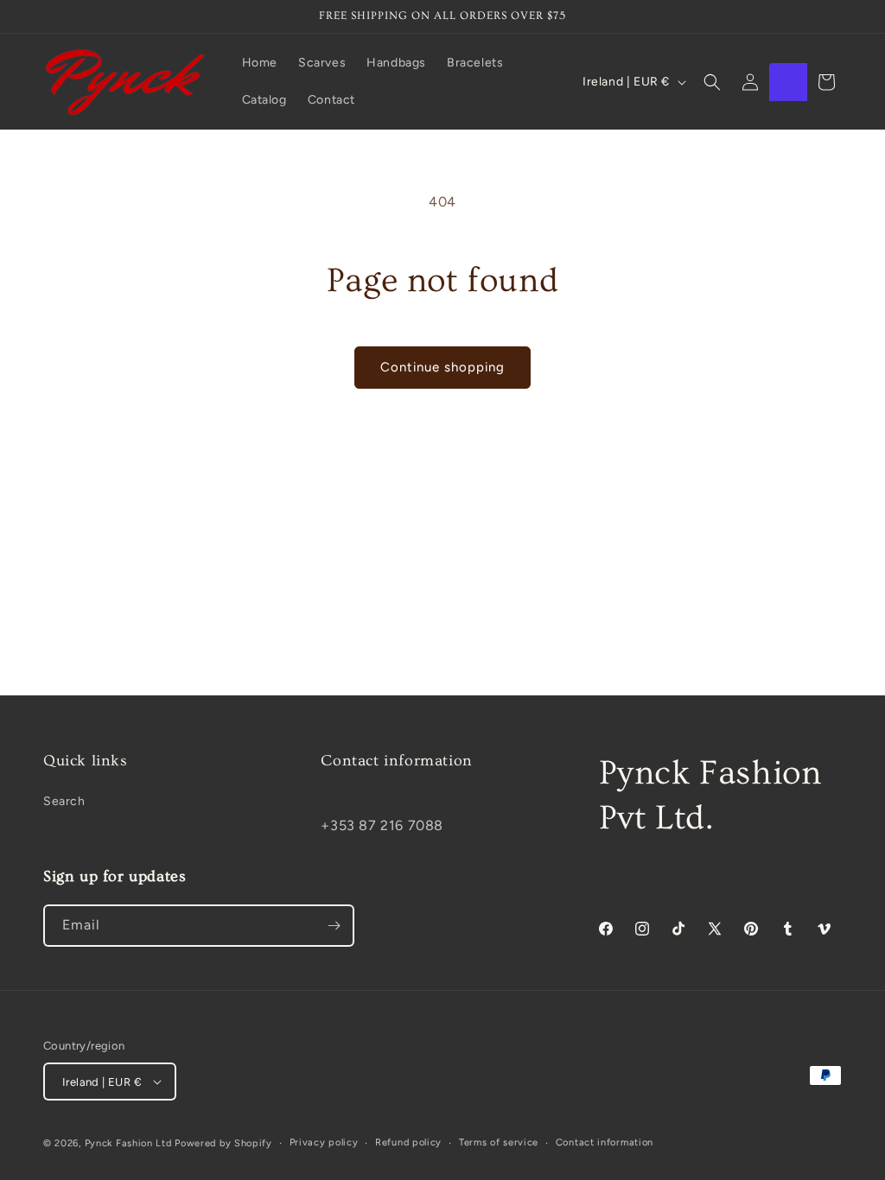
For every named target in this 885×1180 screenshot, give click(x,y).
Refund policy (408, 1142)
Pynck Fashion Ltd (128, 1143)
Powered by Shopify (223, 1143)
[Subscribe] (334, 925)
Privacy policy (324, 1142)
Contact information (604, 1142)
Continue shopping (442, 367)
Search (64, 801)
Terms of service (498, 1142)
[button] (712, 82)
